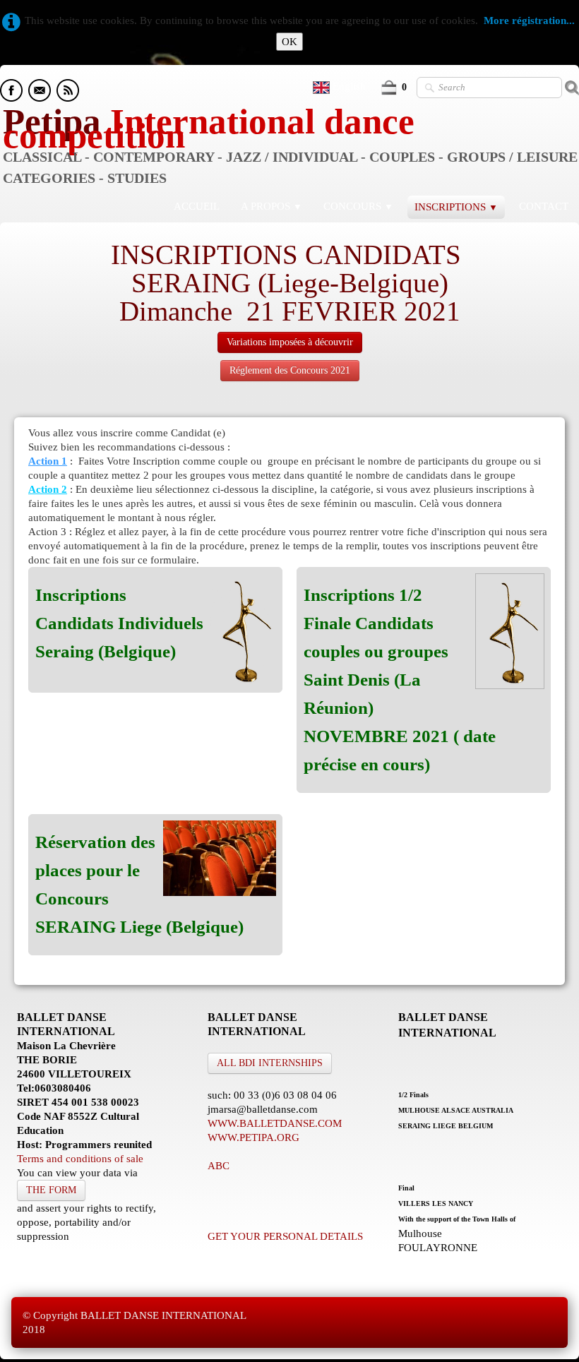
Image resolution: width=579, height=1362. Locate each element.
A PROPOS (271, 206)
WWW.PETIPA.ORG (253, 1137)
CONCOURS (358, 206)
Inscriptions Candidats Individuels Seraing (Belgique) (119, 623)
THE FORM (51, 1190)
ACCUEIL (197, 206)
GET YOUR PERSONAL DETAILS (285, 1236)
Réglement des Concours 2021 (289, 370)
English (350, 86)
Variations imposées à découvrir (290, 342)
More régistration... (529, 20)
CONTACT (543, 206)
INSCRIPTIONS (456, 207)
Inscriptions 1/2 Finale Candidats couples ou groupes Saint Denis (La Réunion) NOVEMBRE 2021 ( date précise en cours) (400, 679)
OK (289, 41)
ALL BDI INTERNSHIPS (270, 1063)
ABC (218, 1165)
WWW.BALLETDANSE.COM (275, 1123)
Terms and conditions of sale (80, 1158)
